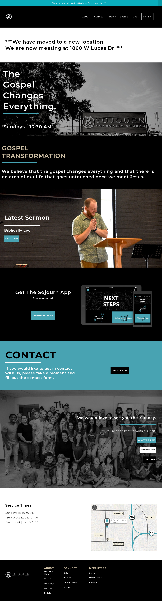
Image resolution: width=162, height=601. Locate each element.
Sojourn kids (148, 450)
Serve (92, 573)
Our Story (49, 583)
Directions (149, 459)
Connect (99, 17)
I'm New (147, 17)
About (86, 17)
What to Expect (146, 440)
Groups (67, 587)
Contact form (120, 370)
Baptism (93, 582)
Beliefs (47, 593)
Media (112, 17)
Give (134, 17)
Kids (65, 573)
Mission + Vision (48, 572)
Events (124, 17)
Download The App (43, 315)
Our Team (49, 588)
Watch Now (11, 239)
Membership (95, 578)
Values (47, 579)
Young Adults (70, 582)
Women (67, 578)
